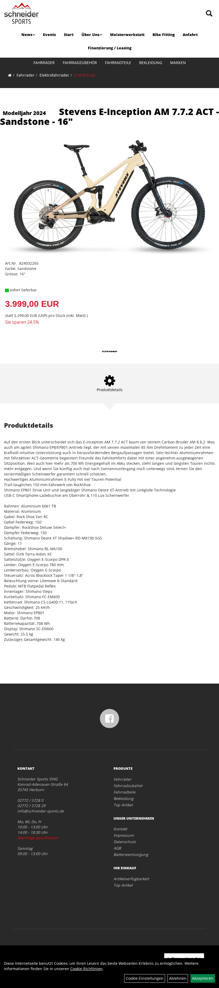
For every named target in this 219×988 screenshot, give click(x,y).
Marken (178, 62)
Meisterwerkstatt (127, 34)
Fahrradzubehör (80, 62)
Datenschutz (125, 841)
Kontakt (120, 828)
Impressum (124, 835)
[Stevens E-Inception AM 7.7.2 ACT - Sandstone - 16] (109, 197)
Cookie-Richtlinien (86, 968)
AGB (117, 848)
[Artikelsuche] (209, 13)
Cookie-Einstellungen (144, 978)
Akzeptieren (202, 978)
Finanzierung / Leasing (109, 47)
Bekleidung (150, 62)
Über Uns (90, 34)
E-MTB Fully (84, 75)
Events (49, 34)
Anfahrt (190, 34)
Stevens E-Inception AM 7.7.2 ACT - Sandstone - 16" (109, 116)
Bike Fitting (163, 34)
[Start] (9, 75)
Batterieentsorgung (131, 854)
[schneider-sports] (21, 13)
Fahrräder (44, 62)
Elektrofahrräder (54, 75)
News (26, 34)
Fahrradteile (118, 62)
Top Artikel (123, 804)
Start (68, 34)
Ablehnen (177, 978)
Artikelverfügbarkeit (131, 878)
